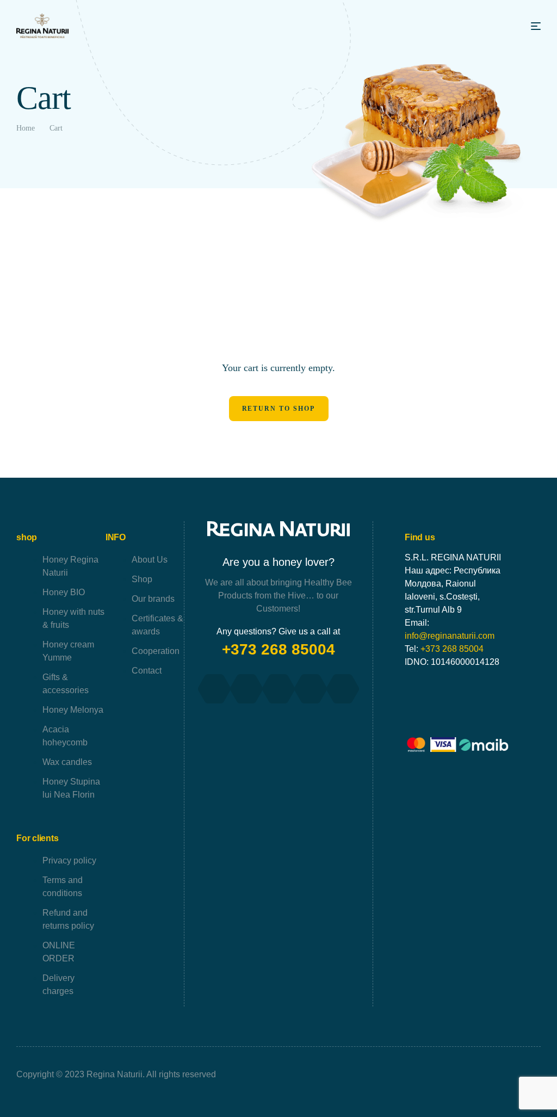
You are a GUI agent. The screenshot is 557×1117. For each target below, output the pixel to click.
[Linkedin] (342, 688)
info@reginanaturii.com (449, 635)
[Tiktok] (310, 688)
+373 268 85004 (278, 649)
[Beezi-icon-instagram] (278, 688)
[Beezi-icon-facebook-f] (214, 688)
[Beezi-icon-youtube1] (246, 688)
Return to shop (278, 408)
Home (25, 128)
